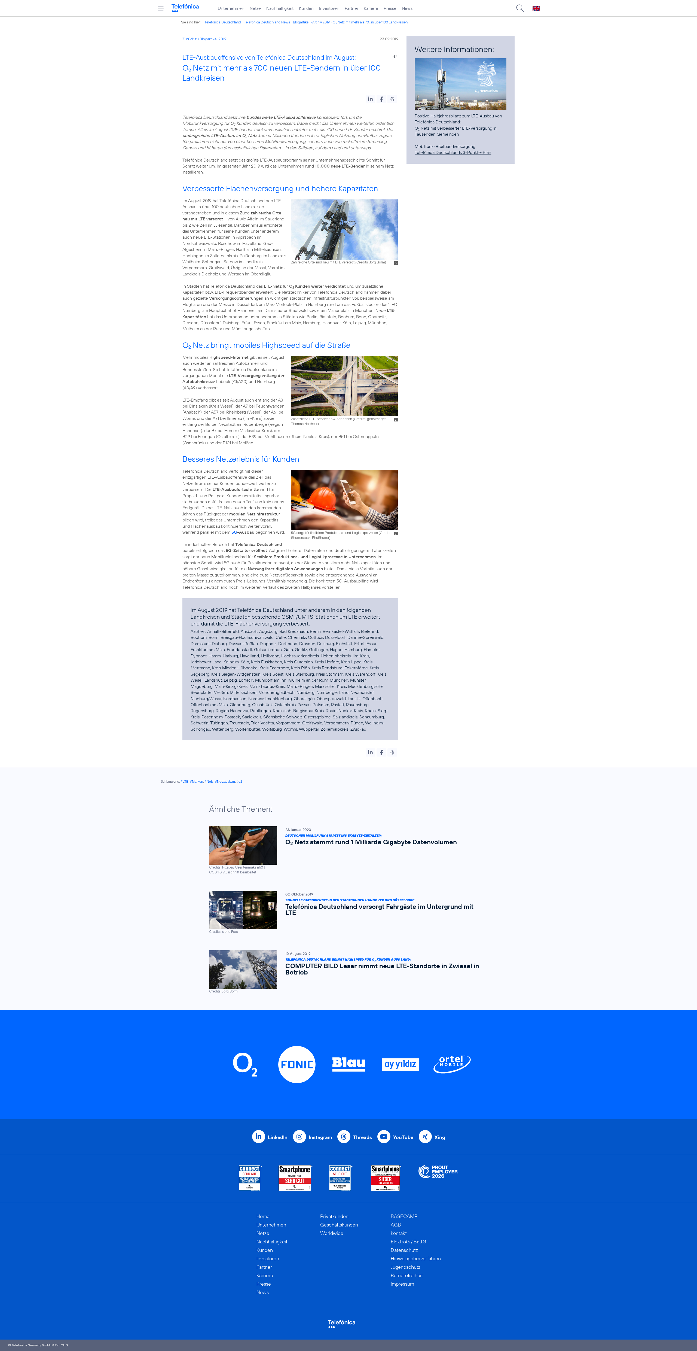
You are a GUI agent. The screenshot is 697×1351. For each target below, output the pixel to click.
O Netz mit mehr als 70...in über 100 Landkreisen (370, 22)
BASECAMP (404, 1216)
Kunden (306, 8)
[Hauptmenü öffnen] (160, 8)
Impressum (402, 1284)
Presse (390, 8)
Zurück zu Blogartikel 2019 (204, 39)
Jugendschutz (405, 1267)
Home (263, 1216)
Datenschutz (404, 1250)
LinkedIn (278, 1137)
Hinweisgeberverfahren (416, 1258)
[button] (370, 99)
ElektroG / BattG (408, 1241)
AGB (396, 1225)
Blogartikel (301, 22)
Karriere (371, 8)
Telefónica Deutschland (222, 22)
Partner (351, 8)
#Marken (196, 782)
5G (234, 532)
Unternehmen (231, 8)
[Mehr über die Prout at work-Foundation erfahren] (438, 1178)
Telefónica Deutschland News (267, 22)
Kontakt (399, 1233)
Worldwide (331, 1233)
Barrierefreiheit (407, 1275)
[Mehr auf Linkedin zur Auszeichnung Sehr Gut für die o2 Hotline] (341, 1178)
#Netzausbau (225, 782)
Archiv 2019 (321, 22)
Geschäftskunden (339, 1225)
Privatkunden (334, 1216)
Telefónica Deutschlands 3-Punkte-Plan (453, 152)
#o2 (239, 782)
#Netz (209, 782)
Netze (255, 8)
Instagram (320, 1137)
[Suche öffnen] (520, 8)
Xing (440, 1137)
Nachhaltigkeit (280, 8)
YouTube (403, 1137)
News (407, 8)
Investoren (329, 8)
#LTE (184, 782)
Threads (362, 1137)
